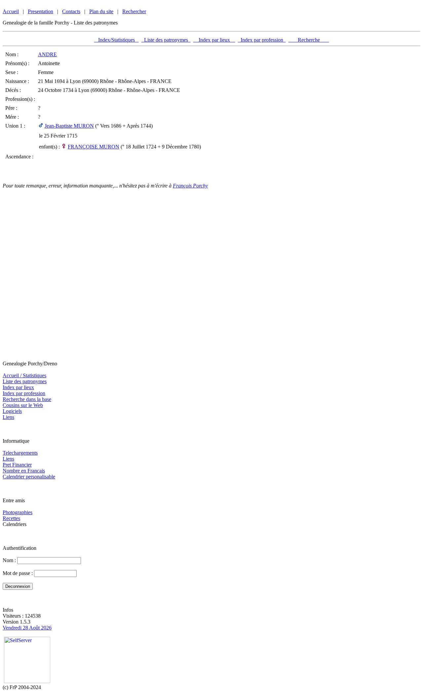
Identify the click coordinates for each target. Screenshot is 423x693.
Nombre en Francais (24, 470)
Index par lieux (214, 40)
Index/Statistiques (116, 40)
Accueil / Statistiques (24, 375)
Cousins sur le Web (23, 405)
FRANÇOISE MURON (93, 146)
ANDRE (47, 54)
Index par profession (262, 40)
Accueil (11, 11)
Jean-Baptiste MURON (69, 126)
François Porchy (190, 185)
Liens (8, 417)
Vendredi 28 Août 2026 (27, 628)
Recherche (308, 40)
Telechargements (20, 453)
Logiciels (12, 411)
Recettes (11, 518)
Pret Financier (17, 465)
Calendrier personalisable (29, 476)
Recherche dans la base (27, 399)
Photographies (17, 512)
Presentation (40, 11)
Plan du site (101, 11)
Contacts (71, 11)
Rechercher (134, 11)
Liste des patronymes (166, 40)
